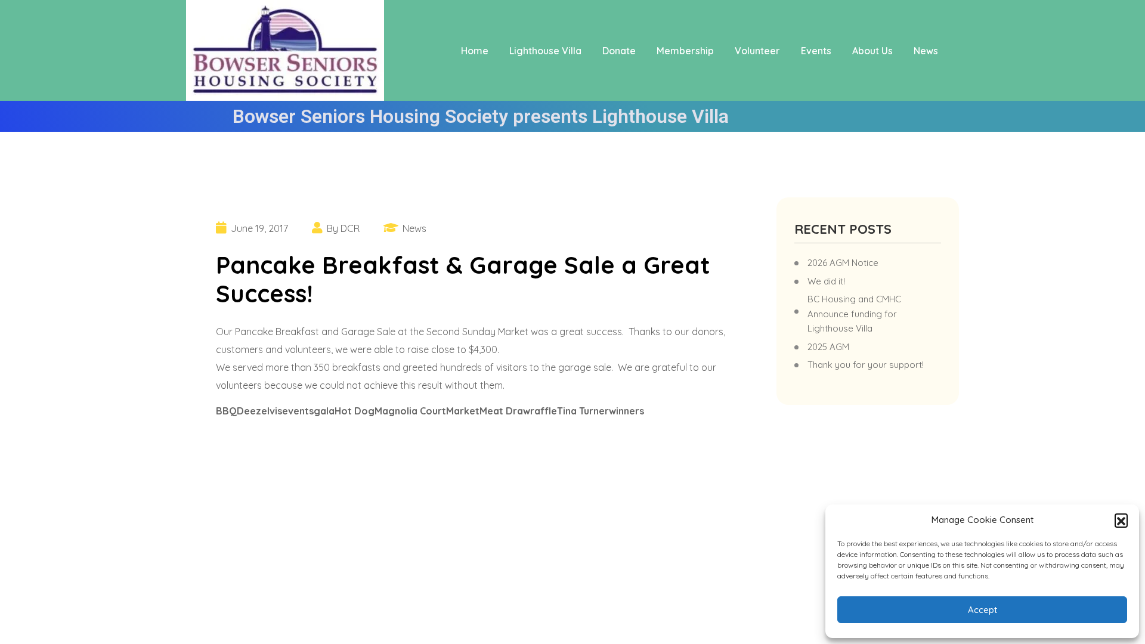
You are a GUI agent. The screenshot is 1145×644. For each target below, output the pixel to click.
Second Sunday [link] (461, 332)
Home (474, 51)
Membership (685, 51)
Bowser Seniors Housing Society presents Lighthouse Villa (481, 116)
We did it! (826, 281)
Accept (982, 609)
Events (816, 51)
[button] (1121, 520)
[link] (461, 332)
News (926, 51)
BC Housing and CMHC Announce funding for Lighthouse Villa (854, 313)
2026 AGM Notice (842, 262)
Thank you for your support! (865, 364)
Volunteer (757, 51)
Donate (619, 51)
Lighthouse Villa (545, 51)
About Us (872, 51)
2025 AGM (828, 346)
